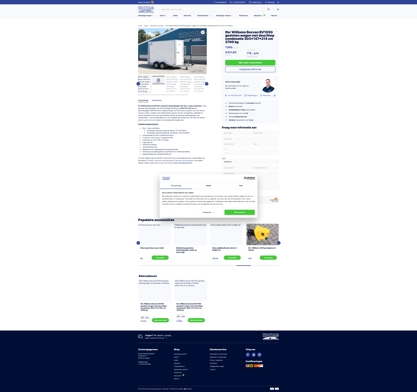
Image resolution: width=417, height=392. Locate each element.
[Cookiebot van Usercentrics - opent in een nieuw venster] (245, 178)
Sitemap (165, 389)
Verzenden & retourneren (218, 354)
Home (140, 26)
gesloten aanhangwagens (184, 160)
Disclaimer (213, 363)
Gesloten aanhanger (157, 26)
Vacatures (257, 15)
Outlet (175, 15)
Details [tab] (208, 186)
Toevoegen (268, 258)
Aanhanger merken (223, 15)
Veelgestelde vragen (217, 366)
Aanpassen (207, 212)
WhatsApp (267, 95)
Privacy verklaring (216, 360)
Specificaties (157, 100)
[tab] (143, 100)
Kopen (146, 26)
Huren (162, 15)
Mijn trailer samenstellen (250, 62)
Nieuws (274, 15)
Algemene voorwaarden (218, 357)
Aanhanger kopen (145, 15)
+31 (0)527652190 (238, 2)
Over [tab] (241, 186)
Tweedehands (202, 15)
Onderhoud (243, 15)
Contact (212, 369)
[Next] (206, 84)
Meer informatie (252, 56)
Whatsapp (271, 2)
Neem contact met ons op (154, 338)
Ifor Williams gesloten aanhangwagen (159, 160)
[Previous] (138, 84)
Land (223, 158)
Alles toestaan (239, 212)
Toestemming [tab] (176, 186)
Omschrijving (143, 100)
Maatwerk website (177, 389)
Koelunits (187, 15)
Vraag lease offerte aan (250, 69)
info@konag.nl (257, 2)
